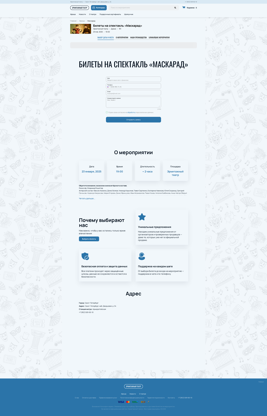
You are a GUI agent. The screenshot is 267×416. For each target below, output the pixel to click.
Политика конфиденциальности (132, 398)
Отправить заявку (133, 120)
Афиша (73, 14)
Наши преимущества (138, 37)
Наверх (261, 382)
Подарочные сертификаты (110, 14)
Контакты (171, 398)
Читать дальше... (87, 198)
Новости (82, 14)
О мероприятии (122, 37)
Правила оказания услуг (108, 398)
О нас (77, 398)
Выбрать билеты (89, 239)
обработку (131, 112)
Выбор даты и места (106, 37)
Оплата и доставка (89, 398)
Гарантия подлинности (156, 398)
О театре (92, 14)
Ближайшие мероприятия (159, 37)
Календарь (100, 8)
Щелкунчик (128, 14)
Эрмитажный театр (79, 7)
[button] (108, 87)
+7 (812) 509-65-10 (191, 2)
